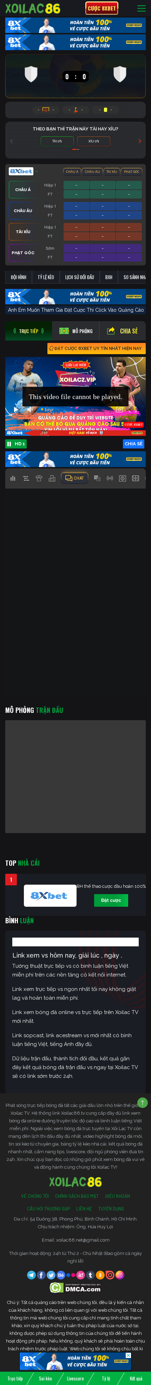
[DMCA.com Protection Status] (76, 1287)
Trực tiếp (15, 1378)
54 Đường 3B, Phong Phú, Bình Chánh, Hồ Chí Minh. (84, 1219)
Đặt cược (111, 900)
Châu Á (72, 172)
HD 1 (20, 443)
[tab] (28, 330)
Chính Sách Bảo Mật (77, 1196)
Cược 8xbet (102, 8)
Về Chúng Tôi (35, 1196)
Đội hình (18, 277)
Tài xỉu (111, 172)
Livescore (75, 1378)
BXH (108, 277)
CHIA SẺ (134, 443)
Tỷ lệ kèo (46, 277)
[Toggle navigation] (141, 8)
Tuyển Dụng (111, 1208)
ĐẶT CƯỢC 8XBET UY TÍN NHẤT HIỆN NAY (98, 348)
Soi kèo (45, 1378)
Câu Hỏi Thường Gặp (48, 1208)
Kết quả (136, 1378)
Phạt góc (131, 172)
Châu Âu (92, 172)
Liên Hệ (84, 1208)
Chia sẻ (129, 331)
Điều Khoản (117, 1196)
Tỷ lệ (106, 1378)
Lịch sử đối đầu (79, 277)
